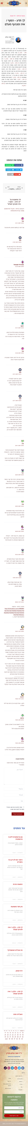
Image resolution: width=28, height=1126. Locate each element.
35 (19, 1039)
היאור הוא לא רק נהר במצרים (15, 861)
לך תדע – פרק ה (19, 73)
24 (7, 1035)
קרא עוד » (21, 848)
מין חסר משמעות (17, 906)
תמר (20, 240)
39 (9, 1039)
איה (23, 443)
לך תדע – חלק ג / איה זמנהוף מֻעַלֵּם (15, 928)
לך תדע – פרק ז (21, 79)
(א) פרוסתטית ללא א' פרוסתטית (15, 838)
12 (17, 1033)
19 (20, 1035)
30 (12, 1037)
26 (22, 1037)
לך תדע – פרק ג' (14, 63)
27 (20, 1037)
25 (5, 1035)
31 (10, 1037)
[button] (26, 3)
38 (12, 1039)
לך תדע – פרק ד (21, 69)
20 (17, 1035)
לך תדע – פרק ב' (9, 59)
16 (7, 1033)
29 (15, 1037)
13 (15, 1033)
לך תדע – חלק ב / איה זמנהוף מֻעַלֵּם (15, 992)
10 (22, 1033)
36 (17, 1039)
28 (17, 1037)
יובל (23, 473)
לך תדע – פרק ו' (17, 77)
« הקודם (22, 1031)
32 (7, 1037)
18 (22, 1035)
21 (15, 1035)
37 (14, 1039)
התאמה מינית (18, 884)
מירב (22, 529)
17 (5, 1033)
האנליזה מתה (18, 1014)
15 (10, 1033)
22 (12, 1035)
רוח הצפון (19, 971)
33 (5, 1037)
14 (12, 1033)
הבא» (6, 1039)
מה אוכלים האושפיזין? (15, 950)
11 (20, 1033)
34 (22, 1039)
